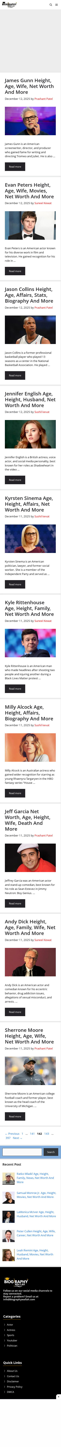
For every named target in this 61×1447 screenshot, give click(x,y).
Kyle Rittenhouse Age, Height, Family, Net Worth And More (29, 608)
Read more (15, 166)
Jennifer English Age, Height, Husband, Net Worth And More (30, 399)
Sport (10, 1335)
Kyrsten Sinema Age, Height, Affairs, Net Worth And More (29, 504)
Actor (10, 1324)
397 (8, 1138)
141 (33, 1134)
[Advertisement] (30, 41)
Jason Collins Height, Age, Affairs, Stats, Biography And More (29, 295)
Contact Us (13, 1376)
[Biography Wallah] (9, 4)
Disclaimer (13, 1381)
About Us (12, 1370)
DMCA (10, 1391)
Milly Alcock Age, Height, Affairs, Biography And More (29, 713)
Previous (12, 1134)
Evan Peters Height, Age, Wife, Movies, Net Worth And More (29, 190)
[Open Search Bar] (51, 4)
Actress (11, 1330)
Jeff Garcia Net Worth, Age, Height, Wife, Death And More (27, 820)
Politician (12, 1345)
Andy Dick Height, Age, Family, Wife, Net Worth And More (30, 927)
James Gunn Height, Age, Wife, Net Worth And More (29, 86)
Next (17, 1138)
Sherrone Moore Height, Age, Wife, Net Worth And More (29, 1036)
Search (51, 1152)
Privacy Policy (14, 1386)
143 (47, 1134)
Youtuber (12, 1340)
